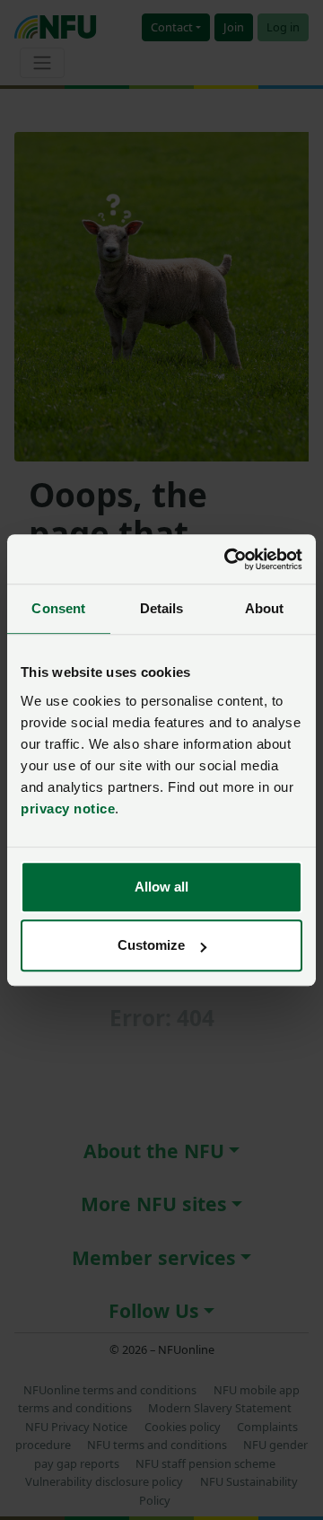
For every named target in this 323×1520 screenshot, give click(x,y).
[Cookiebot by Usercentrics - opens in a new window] (227, 559)
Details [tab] (162, 608)
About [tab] (264, 608)
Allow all (161, 886)
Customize (151, 945)
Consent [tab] (58, 608)
